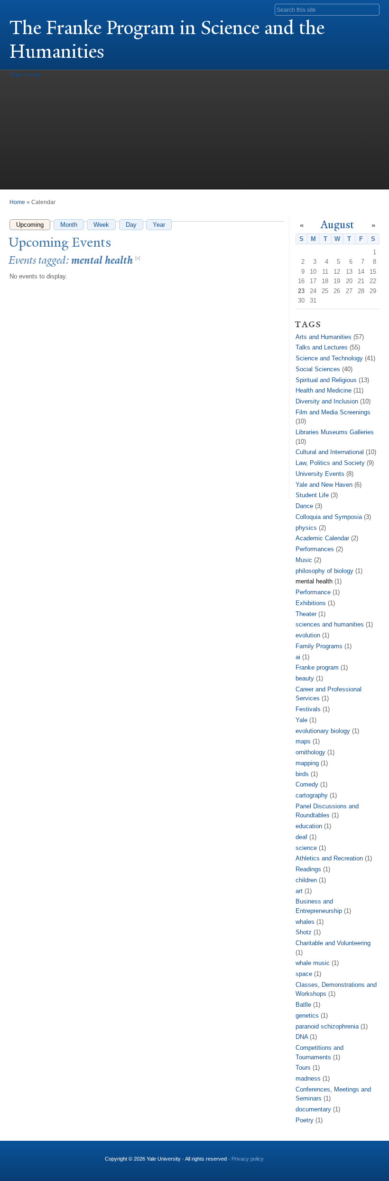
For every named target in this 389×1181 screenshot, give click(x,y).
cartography (312, 795)
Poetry (305, 1120)
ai (298, 657)
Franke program (317, 667)
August (337, 225)
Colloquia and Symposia (329, 516)
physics (306, 527)
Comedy (307, 784)
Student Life (312, 495)
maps (303, 741)
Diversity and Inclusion (327, 401)
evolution (308, 635)
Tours (303, 1067)
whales (305, 921)
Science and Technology (329, 358)
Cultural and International (330, 452)
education (309, 826)
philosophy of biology (324, 570)
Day (131, 224)
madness (308, 1078)
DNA (302, 1036)
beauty (305, 678)
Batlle (303, 1004)
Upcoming (33, 224)
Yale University (36, 8)
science (306, 847)
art (299, 891)
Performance (313, 592)
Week (101, 224)
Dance (304, 506)
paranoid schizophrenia (327, 1026)
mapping (307, 763)
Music (304, 560)
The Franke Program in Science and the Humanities (166, 39)
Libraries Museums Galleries (335, 432)
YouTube (301, 1155)
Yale (301, 720)
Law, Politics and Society (330, 462)
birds (302, 774)
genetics (307, 1015)
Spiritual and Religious (326, 380)
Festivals (308, 709)
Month (68, 224)
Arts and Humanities (324, 336)
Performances (315, 549)
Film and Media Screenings (333, 412)
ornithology (310, 752)
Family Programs (319, 646)
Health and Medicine (324, 390)
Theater (306, 613)
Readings (308, 869)
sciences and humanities (330, 624)
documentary (313, 1109)
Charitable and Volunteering (333, 943)
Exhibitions (311, 603)
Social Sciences (318, 369)
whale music (313, 962)
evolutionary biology (323, 730)
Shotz (304, 932)
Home (17, 202)
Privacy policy (248, 1159)
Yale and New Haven (324, 484)
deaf (301, 837)
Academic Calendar (322, 538)
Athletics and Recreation (329, 858)
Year (159, 224)
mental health (314, 581)
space (304, 973)
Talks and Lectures (322, 347)
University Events (320, 473)
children (306, 880)
